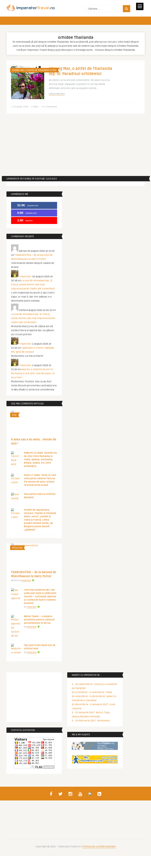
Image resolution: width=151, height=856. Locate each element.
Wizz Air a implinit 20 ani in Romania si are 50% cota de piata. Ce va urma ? (33, 373)
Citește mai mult (57, 94)
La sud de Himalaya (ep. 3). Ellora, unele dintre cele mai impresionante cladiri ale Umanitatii (33, 284)
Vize (14, 415)
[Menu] (139, 6)
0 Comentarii (50, 106)
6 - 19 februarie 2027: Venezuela (91, 720)
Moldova (17, 547)
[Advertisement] (75, 144)
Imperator (25, 276)
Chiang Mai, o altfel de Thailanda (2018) (34, 70)
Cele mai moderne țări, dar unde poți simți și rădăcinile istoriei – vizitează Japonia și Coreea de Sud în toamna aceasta (40, 596)
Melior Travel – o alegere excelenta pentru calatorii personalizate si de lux (39, 619)
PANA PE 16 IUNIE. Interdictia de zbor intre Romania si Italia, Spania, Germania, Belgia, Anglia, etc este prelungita (40, 459)
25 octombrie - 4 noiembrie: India (92, 692)
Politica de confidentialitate (99, 846)
